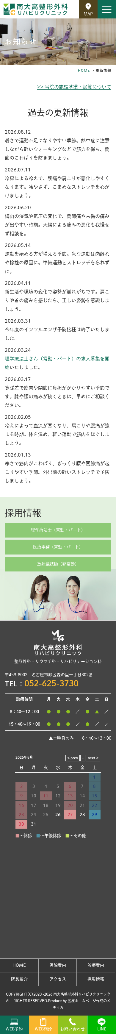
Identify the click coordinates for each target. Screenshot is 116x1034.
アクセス (57, 979)
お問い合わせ (72, 1029)
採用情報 (23, 512)
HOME (84, 70)
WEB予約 (14, 1029)
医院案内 (57, 965)
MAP (88, 14)
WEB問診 (43, 1029)
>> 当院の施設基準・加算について (74, 87)
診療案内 (95, 965)
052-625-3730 (51, 683)
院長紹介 (19, 979)
